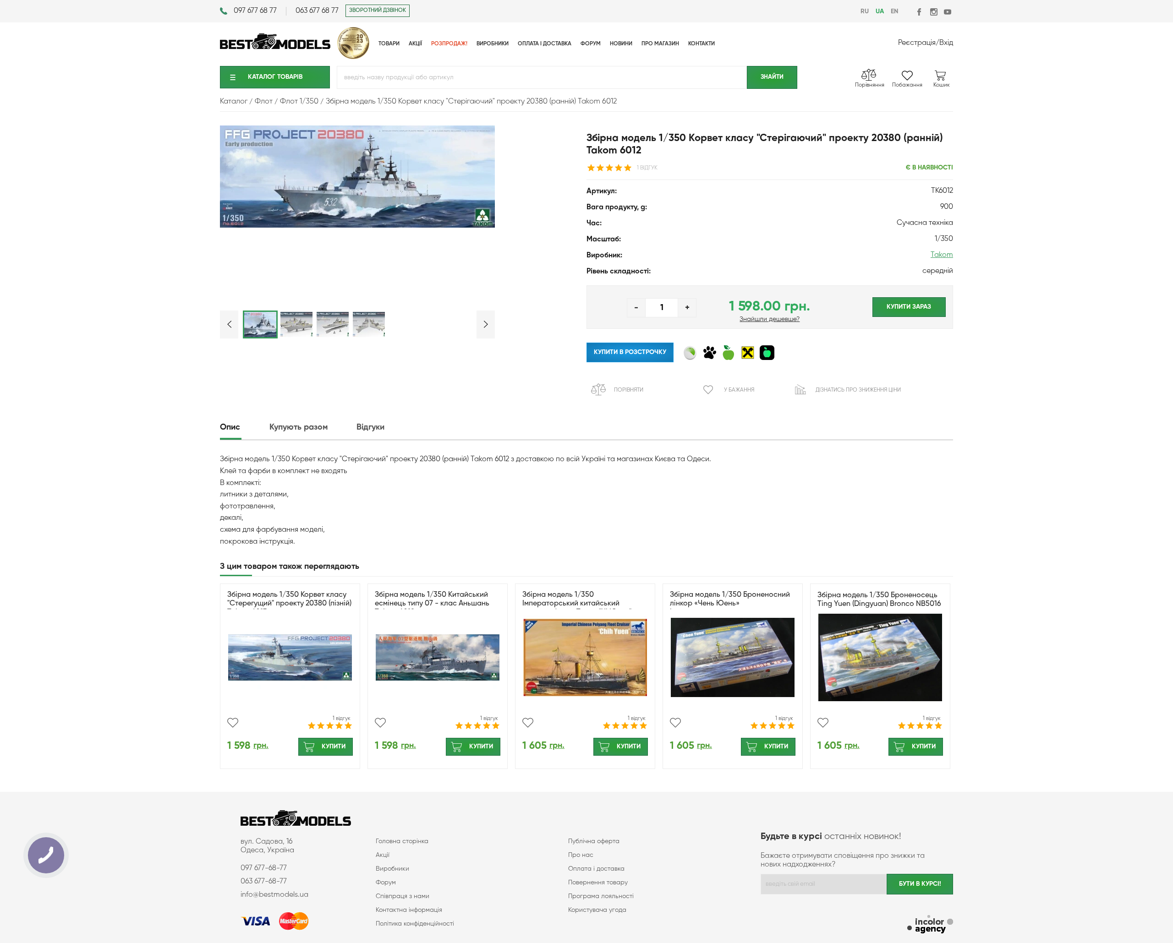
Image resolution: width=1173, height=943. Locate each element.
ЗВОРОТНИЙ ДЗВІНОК (377, 10)
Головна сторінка (402, 841)
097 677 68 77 (255, 11)
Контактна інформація (409, 910)
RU (865, 11)
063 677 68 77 (317, 11)
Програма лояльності (601, 896)
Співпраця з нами (402, 896)
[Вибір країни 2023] (353, 57)
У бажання (739, 390)
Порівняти (628, 390)
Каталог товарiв (275, 77)
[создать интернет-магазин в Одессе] (930, 925)
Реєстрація (917, 43)
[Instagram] (933, 11)
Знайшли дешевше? (770, 319)
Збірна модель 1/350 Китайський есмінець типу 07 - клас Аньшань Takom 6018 (432, 603)
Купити (333, 746)
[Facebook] (920, 11)
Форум (386, 882)
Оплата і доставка (596, 869)
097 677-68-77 (264, 868)
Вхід (946, 43)
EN (894, 11)
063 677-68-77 (264, 881)
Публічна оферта (593, 841)
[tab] (244, 427)
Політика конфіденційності (415, 924)
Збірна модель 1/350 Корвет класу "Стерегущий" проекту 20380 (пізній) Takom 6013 (289, 603)
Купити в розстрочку (630, 352)
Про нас (580, 855)
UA (880, 11)
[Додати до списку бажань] (232, 723)
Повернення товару (598, 882)
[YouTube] (947, 11)
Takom (942, 255)
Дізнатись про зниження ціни (858, 390)
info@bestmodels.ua (274, 895)
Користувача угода (597, 910)
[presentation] (244, 427)
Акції (382, 855)
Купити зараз (909, 307)
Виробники (392, 869)
